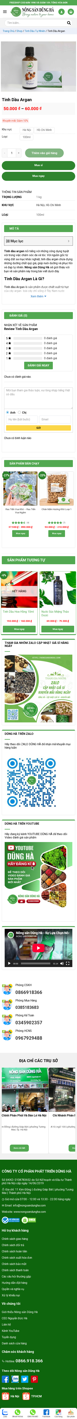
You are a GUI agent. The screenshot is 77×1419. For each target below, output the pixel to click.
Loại (4, 136)
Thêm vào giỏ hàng (44, 153)
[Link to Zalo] (15, 1379)
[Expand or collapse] (68, 241)
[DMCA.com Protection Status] (28, 1220)
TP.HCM (36, 1396)
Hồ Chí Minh (53, 205)
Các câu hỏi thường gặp (16, 1276)
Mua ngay (20, 533)
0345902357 (28, 1022)
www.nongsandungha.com (30, 1211)
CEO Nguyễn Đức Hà (14, 1318)
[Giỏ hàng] (71, 12)
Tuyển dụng (9, 1337)
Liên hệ (6, 1324)
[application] (38, 948)
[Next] (72, 473)
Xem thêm (37, 296)
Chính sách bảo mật (14, 1264)
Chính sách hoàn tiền (14, 1251)
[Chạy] (9, 963)
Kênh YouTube (10, 1331)
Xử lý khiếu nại (11, 1295)
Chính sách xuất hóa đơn (17, 1257)
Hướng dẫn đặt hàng (14, 1282)
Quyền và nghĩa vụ (13, 1289)
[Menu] (5, 11)
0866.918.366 (29, 1360)
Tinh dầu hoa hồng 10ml (18, 611)
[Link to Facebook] (6, 1379)
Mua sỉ (38, 165)
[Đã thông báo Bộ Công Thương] (11, 1220)
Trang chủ (8, 31)
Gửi (38, 427)
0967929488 (28, 1038)
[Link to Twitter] (25, 1379)
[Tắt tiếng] (62, 963)
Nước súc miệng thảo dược (55, 613)
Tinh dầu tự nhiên (35, 31)
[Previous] (4, 473)
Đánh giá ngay (38, 365)
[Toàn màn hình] (67, 963)
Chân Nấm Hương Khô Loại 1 (57, 509)
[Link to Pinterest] (34, 1379)
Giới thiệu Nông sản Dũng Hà (20, 1312)
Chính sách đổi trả (13, 1245)
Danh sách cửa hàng (14, 1343)
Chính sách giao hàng (15, 1239)
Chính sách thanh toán (15, 1270)
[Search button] (69, 23)
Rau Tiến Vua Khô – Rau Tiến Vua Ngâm (20, 511)
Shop (19, 31)
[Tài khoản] (61, 12)
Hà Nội (40, 205)
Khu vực (7, 129)
